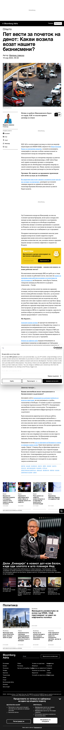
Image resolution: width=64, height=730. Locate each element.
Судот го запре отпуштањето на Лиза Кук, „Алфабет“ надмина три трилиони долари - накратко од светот (24, 592)
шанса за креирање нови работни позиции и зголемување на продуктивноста (41, 278)
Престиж (5, 672)
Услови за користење (38, 663)
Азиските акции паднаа (29, 323)
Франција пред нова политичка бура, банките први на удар (8, 635)
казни (57, 470)
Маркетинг (35, 672)
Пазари (5, 670)
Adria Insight (6, 686)
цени (34, 472)
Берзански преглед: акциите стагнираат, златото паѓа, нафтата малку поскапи (9, 500)
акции (28, 466)
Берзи (4, 494)
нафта (54, 466)
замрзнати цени (26, 472)
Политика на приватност (39, 668)
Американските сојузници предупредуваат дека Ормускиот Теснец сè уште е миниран (24, 636)
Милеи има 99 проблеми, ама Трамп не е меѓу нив (9, 590)
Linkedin (49, 672)
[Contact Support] (61, 511)
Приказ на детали (53, 376)
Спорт (4, 679)
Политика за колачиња (38, 670)
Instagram (49, 668)
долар (49, 466)
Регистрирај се (18, 721)
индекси (34, 466)
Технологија (6, 675)
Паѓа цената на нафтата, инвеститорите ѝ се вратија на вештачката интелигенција (39, 500)
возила (39, 468)
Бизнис (5, 665)
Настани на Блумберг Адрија (24, 668)
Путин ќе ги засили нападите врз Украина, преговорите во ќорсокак (39, 636)
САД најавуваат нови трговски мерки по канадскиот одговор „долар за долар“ (54, 636)
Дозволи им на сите (52, 381)
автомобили (31, 468)
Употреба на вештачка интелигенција (39, 675)
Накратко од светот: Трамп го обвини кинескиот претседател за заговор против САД (54, 591)
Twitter (48, 670)
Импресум (35, 665)
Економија (6, 663)
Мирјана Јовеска (16, 55)
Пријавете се (38, 727)
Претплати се (44, 260)
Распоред (20, 665)
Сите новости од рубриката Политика (12, 510)
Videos (19, 663)
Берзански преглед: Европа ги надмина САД (54, 497)
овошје (39, 470)
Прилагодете (31, 381)
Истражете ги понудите (45, 720)
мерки (52, 470)
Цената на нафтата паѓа (29, 341)
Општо (20, 631)
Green (4, 677)
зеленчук (46, 470)
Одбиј (12, 381)
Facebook (49, 665)
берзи (23, 466)
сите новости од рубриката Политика (12, 648)
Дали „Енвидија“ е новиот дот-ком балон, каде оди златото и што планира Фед (32, 565)
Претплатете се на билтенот (50, 656)
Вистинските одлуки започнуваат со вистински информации (36, 255)
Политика (10, 605)
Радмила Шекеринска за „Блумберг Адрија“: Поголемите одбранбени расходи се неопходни (39, 591)
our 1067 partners (12, 356)
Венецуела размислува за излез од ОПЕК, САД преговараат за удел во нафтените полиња (45, 614)
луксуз (23, 468)
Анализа (5, 684)
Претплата (58, 23)
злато (40, 466)
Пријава (50, 23)
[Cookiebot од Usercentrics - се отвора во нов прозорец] (55, 348)
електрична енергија (28, 470)
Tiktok (48, 675)
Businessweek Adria (8, 682)
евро (44, 466)
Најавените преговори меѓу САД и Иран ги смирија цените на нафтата (24, 499)
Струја (44, 468)
